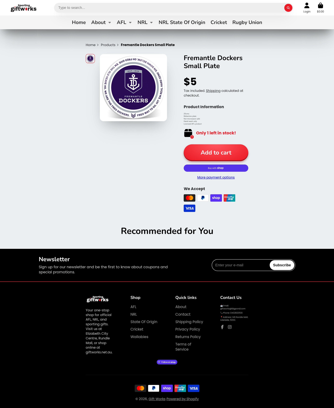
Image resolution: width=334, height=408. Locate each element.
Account (306, 8)
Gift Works (157, 399)
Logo (23, 8)
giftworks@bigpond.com (232, 308)
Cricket (219, 22)
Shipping (213, 90)
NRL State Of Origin (182, 22)
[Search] (288, 8)
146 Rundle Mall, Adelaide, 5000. (234, 318)
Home (79, 22)
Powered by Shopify (182, 399)
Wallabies (139, 336)
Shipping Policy (189, 321)
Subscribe (282, 265)
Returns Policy (188, 336)
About (98, 22)
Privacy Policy (187, 329)
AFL (121, 22)
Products (108, 45)
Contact (182, 314)
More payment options (216, 177)
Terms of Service (183, 347)
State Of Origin (143, 321)
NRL (143, 22)
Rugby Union (247, 22)
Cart (320, 8)
